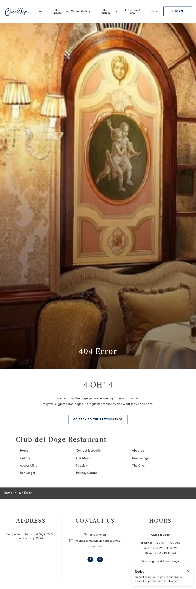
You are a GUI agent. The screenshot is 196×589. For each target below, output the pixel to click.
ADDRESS (31, 520)
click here (173, 580)
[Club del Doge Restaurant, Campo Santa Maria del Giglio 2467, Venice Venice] (17, 11)
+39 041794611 (97, 535)
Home (39, 11)
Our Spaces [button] (57, 11)
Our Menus (83, 458)
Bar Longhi (27, 473)
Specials (82, 465)
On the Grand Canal (132, 11)
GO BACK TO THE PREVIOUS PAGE (98, 419)
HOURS (160, 520)
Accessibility (28, 465)
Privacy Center (86, 473)
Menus (75, 11)
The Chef (138, 465)
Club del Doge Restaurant (61, 439)
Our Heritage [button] (105, 11)
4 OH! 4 (98, 384)
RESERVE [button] (178, 11)
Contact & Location (89, 450)
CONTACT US (95, 520)
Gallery (85, 11)
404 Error (98, 350)
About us (138, 450)
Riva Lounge (140, 458)
